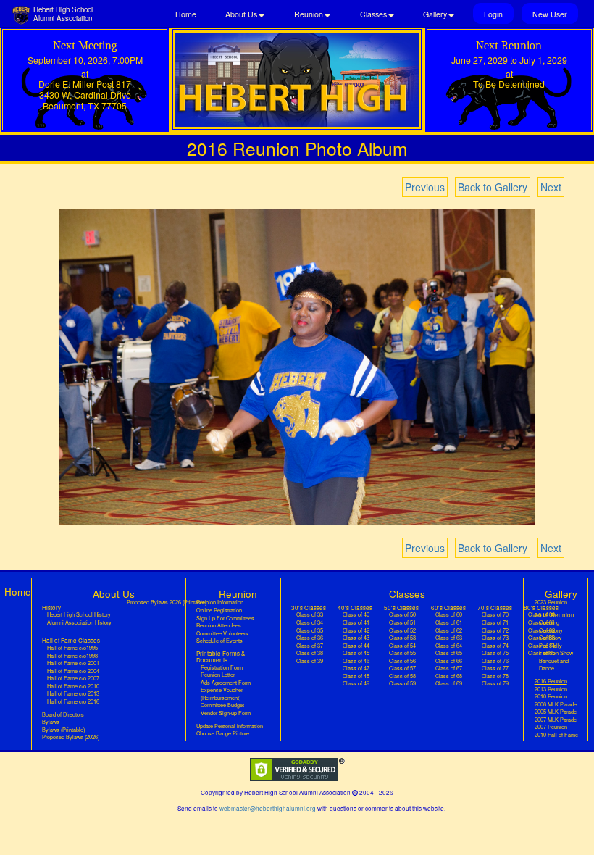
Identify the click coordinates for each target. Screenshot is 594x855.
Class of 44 (356, 645)
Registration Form (222, 667)
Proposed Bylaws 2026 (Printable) (166, 602)
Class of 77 (495, 668)
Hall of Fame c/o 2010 (73, 686)
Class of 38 (309, 652)
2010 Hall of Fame (556, 734)
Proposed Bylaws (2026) (70, 737)
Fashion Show (556, 652)
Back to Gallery (492, 187)
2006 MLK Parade (556, 704)
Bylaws (50, 721)
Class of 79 (495, 683)
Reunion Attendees (218, 625)
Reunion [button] (308, 14)
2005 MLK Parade (556, 711)
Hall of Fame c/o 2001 (73, 663)
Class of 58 (402, 676)
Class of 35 (309, 630)
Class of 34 (309, 622)
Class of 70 (495, 614)
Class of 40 (356, 614)
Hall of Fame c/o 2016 (73, 701)
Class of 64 (448, 645)
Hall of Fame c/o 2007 (73, 678)
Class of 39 (309, 660)
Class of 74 (495, 645)
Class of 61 (448, 622)
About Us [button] (241, 14)
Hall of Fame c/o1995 (72, 647)
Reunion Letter (218, 674)
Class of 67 (448, 668)
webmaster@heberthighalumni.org (267, 808)
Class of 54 (402, 645)
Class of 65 (448, 652)
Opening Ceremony (551, 626)
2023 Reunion (551, 602)
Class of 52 (402, 630)
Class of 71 (495, 622)
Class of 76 (495, 660)
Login (493, 14)
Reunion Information (219, 602)
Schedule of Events (219, 640)
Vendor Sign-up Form (226, 713)
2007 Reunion (551, 726)
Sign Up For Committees (225, 618)
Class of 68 (448, 676)
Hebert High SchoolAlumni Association (63, 13)
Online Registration (219, 610)
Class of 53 (402, 637)
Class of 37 (309, 645)
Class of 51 (402, 622)
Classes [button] (373, 14)
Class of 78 (495, 676)
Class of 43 (356, 637)
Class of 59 (402, 683)
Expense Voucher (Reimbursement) (222, 693)
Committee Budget (222, 705)
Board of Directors (63, 714)
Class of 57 (402, 668)
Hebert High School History (79, 614)
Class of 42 (356, 630)
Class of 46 (356, 660)
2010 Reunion (551, 696)
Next (550, 187)
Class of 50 (402, 614)
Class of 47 (356, 668)
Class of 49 (356, 683)
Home (185, 14)
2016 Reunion (558, 681)
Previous (425, 187)
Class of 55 (402, 652)
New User (549, 14)
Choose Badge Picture (222, 733)
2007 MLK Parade (556, 719)
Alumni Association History (79, 622)
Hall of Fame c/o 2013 (73, 693)
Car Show (550, 637)
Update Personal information (229, 726)
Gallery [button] (435, 14)
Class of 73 (495, 637)
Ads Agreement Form (226, 682)
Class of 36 (309, 637)
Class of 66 (448, 660)
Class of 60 (448, 614)
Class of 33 (309, 614)
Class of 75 (495, 652)
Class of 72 (495, 630)
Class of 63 (448, 637)
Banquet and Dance (554, 664)
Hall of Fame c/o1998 (72, 655)
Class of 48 (356, 676)
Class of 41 (356, 622)
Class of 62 (448, 630)
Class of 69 (448, 683)
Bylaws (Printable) (63, 729)
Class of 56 (402, 660)
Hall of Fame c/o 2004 (73, 671)
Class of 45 (356, 652)
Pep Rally (550, 645)
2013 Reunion (551, 689)
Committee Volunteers (222, 633)
